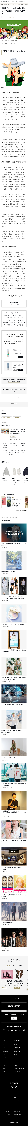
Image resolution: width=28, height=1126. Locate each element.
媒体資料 (3, 1071)
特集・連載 (7, 4)
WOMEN (14, 1014)
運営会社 (3, 1075)
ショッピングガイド (5, 1111)
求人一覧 (12, 494)
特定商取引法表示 (18, 1114)
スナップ (3, 1058)
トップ (2, 4)
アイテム (3, 1101)
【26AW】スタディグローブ (16, 481)
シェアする (13, 43)
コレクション (17, 1040)
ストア (17, 1)
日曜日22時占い (20, 4)
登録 (14, 1018)
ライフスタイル (13, 4)
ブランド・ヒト (22, 1)
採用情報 (3, 1068)
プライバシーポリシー (19, 1068)
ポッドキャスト (17, 1051)
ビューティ (12, 1)
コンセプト (16, 1101)
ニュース (5, 1)
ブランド (3, 1097)
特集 (9, 1)
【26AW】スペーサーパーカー (6, 481)
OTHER (22, 1014)
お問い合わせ (17, 1071)
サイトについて (4, 1065)
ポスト (15, 1044)
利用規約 (16, 1065)
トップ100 (3, 1054)
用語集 (15, 1054)
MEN (6, 1014)
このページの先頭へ (15, 998)
